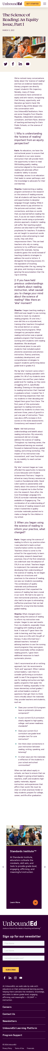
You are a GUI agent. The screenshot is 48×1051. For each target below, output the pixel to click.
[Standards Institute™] (24, 835)
